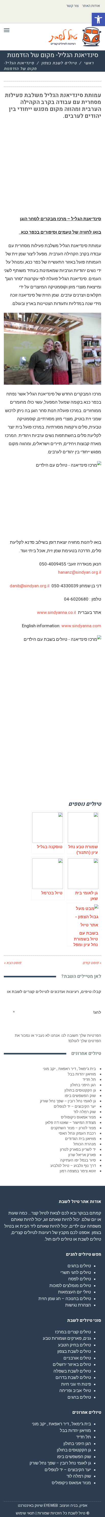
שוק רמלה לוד (84, 1112)
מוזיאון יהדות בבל (82, 1074)
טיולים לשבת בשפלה (72, 1371)
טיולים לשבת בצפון (59, 63)
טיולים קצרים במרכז (73, 1331)
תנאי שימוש (25, 1513)
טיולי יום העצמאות (74, 1291)
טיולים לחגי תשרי (75, 1272)
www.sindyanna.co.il (56, 612)
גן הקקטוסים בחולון (80, 1090)
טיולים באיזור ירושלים (72, 1364)
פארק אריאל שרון (82, 1155)
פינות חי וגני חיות (76, 1384)
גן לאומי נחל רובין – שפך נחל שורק (68, 1101)
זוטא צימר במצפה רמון (78, 1171)
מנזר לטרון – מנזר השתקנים (73, 1128)
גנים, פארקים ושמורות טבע (67, 1338)
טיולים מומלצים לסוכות (70, 1285)
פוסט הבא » (12, 963)
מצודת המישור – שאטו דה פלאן (70, 1122)
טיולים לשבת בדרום (73, 1377)
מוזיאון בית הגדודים (80, 1138)
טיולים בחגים (79, 1265)
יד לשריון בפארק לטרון (78, 1149)
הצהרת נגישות (78, 1304)
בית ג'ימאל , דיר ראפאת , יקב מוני (69, 1068)
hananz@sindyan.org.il (79, 572)
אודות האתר (91, 5)
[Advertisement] (63, 157)
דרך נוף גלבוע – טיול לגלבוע (73, 1165)
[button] (98, 19)
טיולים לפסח (79, 1278)
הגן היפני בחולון (83, 1085)
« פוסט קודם (92, 963)
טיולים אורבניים (77, 1358)
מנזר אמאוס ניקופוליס (78, 1117)
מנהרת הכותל (84, 1144)
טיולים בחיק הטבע (74, 1344)
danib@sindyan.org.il (29, 585)
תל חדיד (89, 1079)
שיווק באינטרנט (30, 1505)
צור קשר (72, 5)
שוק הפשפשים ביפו (80, 1095)
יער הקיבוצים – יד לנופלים (75, 1106)
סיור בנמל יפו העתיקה (78, 1160)
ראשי (89, 63)
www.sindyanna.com (81, 625)
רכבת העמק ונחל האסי (77, 1133)
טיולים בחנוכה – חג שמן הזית (64, 1298)
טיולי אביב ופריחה (75, 1390)
